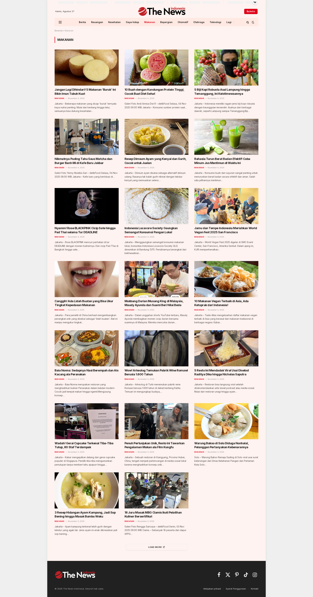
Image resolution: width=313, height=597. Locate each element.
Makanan (149, 22)
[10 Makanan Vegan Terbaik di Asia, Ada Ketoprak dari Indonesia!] (226, 279)
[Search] (248, 22)
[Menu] (60, 22)
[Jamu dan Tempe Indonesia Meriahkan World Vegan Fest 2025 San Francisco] (226, 206)
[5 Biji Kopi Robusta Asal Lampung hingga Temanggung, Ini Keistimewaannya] (226, 67)
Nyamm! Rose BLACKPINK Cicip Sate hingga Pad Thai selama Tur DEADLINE (85, 230)
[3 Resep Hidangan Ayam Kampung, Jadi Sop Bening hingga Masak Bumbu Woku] (87, 490)
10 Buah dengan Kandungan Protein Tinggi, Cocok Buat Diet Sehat (154, 91)
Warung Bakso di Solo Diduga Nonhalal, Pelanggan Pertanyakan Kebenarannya (221, 445)
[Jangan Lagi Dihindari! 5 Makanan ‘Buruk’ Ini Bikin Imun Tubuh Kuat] (87, 67)
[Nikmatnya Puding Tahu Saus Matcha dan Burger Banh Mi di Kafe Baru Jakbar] (87, 137)
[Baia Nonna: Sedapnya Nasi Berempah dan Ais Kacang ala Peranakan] (87, 348)
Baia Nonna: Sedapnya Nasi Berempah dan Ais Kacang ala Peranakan (86, 372)
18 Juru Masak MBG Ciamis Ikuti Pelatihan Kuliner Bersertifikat (153, 514)
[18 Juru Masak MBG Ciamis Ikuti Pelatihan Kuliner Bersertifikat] (157, 490)
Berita (82, 22)
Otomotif (183, 22)
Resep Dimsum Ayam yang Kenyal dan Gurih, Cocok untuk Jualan (155, 160)
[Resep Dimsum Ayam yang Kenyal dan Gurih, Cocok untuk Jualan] (157, 137)
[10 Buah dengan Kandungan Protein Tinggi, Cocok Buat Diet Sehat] (157, 67)
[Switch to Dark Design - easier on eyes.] (252, 22)
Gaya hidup (132, 22)
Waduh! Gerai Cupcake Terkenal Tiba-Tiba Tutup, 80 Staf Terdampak (84, 445)
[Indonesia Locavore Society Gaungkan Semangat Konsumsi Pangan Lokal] (157, 206)
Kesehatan (114, 22)
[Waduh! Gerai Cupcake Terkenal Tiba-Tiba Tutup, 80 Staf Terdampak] (87, 421)
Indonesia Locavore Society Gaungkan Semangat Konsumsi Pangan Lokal (151, 230)
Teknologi (215, 22)
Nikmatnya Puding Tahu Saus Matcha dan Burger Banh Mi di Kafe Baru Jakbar (83, 160)
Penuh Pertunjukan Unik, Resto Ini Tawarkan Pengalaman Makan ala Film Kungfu (155, 445)
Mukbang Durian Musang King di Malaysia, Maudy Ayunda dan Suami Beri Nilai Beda (154, 303)
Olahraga (198, 22)
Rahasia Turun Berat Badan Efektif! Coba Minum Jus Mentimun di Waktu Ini (222, 160)
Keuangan (97, 22)
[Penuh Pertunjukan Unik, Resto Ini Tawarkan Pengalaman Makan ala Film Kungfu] (157, 421)
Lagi (228, 22)
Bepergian (166, 22)
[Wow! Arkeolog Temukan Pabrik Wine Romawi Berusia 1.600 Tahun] (157, 348)
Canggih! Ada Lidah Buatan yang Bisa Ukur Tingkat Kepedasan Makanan (84, 303)
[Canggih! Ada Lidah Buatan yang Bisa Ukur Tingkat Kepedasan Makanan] (87, 279)
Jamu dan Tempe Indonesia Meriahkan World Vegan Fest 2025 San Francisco (225, 230)
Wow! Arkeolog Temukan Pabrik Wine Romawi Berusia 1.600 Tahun (156, 372)
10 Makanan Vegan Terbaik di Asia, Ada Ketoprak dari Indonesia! (221, 303)
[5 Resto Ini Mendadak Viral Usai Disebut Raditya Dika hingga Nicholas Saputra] (226, 348)
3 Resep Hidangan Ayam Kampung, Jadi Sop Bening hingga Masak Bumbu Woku (85, 514)
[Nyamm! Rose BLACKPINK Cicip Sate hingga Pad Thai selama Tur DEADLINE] (87, 206)
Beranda (59, 30)
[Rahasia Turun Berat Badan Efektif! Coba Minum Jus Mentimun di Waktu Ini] (226, 137)
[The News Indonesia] (162, 11)
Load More (155, 547)
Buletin (251, 11)
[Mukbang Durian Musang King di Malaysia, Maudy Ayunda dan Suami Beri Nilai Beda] (157, 279)
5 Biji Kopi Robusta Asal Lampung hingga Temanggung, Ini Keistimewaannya (222, 91)
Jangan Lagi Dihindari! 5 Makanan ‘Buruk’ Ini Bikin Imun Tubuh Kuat (85, 91)
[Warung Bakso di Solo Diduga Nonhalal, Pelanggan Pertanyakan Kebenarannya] (226, 421)
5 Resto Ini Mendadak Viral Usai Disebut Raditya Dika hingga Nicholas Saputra (221, 372)
